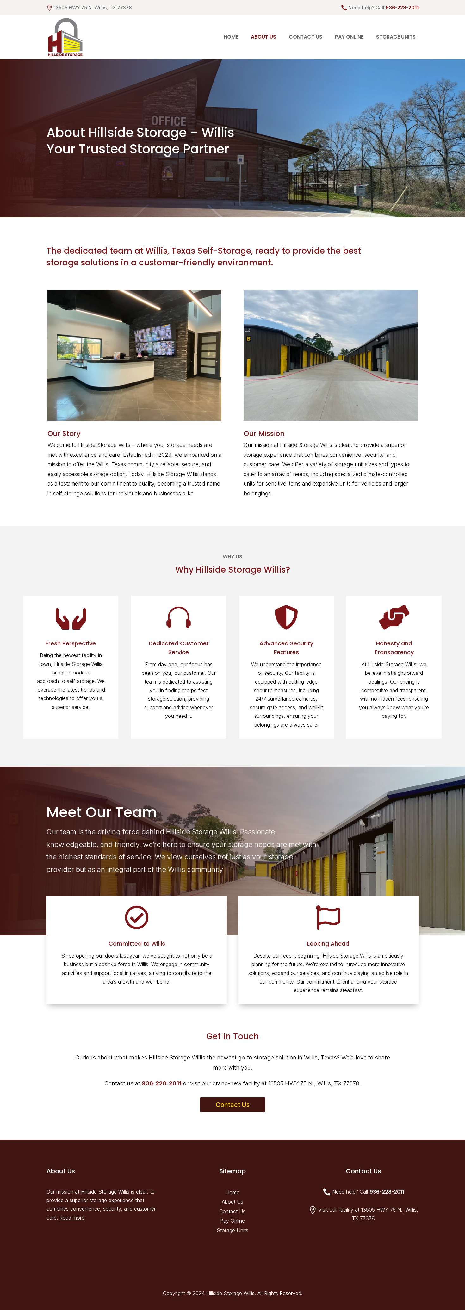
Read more (71, 1217)
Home (231, 36)
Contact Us (305, 36)
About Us (263, 36)
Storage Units (396, 36)
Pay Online (349, 36)
